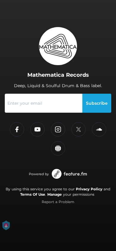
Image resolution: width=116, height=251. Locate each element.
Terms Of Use (32, 194)
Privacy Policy (89, 189)
